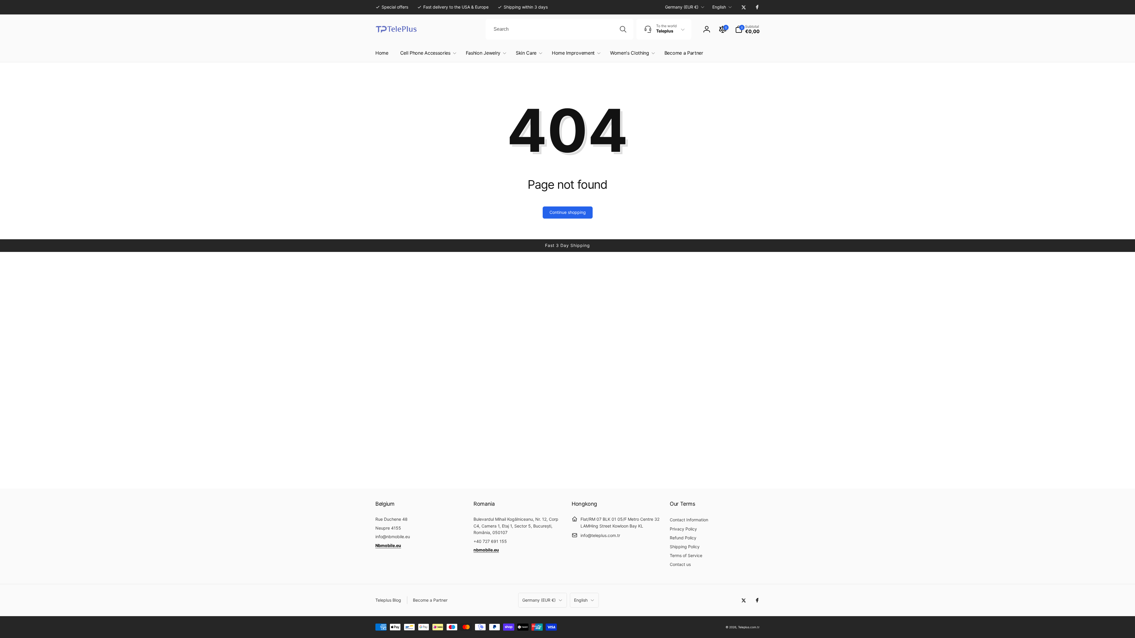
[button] (747, 29)
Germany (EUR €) (681, 6)
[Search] (623, 29)
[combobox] (559, 29)
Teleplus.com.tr (749, 627)
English (719, 6)
